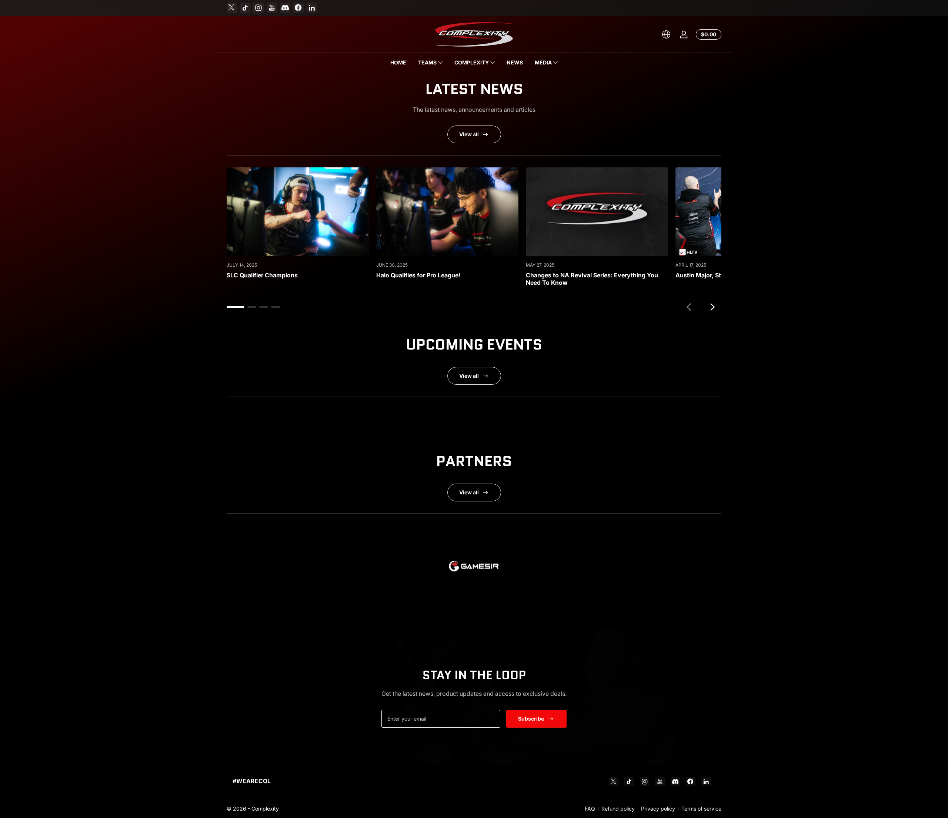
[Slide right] (712, 307)
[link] (474, 567)
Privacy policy (658, 808)
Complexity (265, 808)
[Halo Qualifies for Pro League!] (447, 211)
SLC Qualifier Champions (262, 275)
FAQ (590, 808)
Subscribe (531, 718)
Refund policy (618, 808)
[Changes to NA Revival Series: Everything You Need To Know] (597, 211)
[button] (666, 34)
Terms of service (701, 808)
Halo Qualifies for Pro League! (418, 275)
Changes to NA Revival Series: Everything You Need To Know (592, 278)
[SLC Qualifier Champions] (298, 211)
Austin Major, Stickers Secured (719, 275)
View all (469, 134)
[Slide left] (689, 307)
